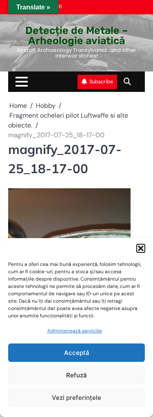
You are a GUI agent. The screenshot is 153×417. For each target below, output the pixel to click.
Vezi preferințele (76, 397)
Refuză (76, 375)
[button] (141, 248)
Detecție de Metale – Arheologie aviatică (76, 36)
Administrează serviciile (74, 331)
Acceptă (76, 353)
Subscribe (101, 81)
